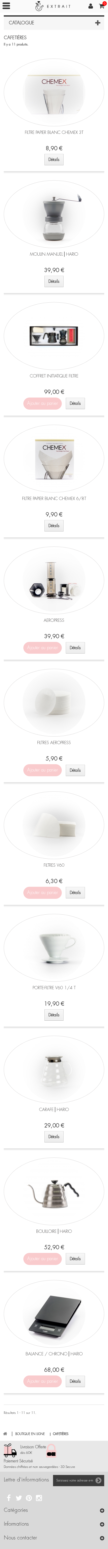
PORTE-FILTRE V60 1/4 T (54, 987)
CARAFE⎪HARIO (54, 1109)
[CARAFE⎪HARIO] (54, 1069)
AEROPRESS (54, 620)
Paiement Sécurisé (18, 1461)
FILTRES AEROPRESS (54, 742)
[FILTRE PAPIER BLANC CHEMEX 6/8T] (54, 458)
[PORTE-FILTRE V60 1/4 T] (54, 947)
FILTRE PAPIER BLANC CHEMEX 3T (54, 132)
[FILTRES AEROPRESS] (54, 702)
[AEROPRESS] (54, 580)
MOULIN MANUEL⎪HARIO (54, 254)
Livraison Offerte (33, 1447)
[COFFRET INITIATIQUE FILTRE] (54, 336)
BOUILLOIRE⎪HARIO (54, 1231)
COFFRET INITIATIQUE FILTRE (54, 376)
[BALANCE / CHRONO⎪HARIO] (54, 1314)
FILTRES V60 (54, 865)
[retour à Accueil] (5, 1434)
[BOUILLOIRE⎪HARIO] (54, 1191)
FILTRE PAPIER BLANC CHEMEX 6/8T (54, 498)
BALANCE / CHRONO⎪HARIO (54, 1354)
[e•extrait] (54, 7)
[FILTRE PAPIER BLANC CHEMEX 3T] (54, 92)
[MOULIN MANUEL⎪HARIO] (54, 214)
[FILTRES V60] (54, 825)
